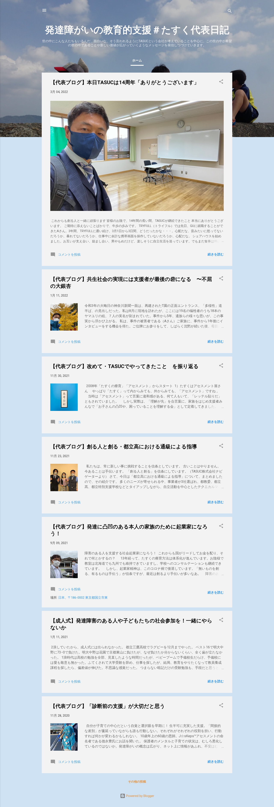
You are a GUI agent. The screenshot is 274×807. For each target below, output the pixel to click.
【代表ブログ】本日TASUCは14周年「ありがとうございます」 (124, 82)
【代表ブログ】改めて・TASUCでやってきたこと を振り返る (124, 366)
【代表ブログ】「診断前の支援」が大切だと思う (107, 706)
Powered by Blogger (139, 796)
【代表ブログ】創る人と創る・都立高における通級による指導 (123, 447)
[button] (221, 82)
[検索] (229, 11)
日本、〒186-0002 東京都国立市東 (83, 598)
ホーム (137, 60)
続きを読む (216, 254)
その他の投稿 (137, 781)
